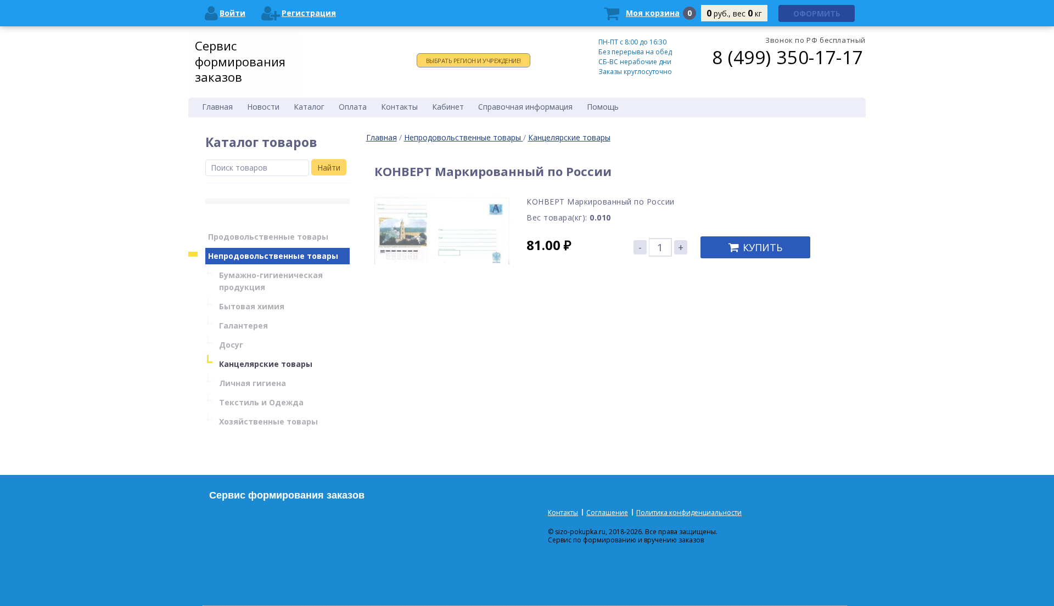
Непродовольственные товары (463, 137)
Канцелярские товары (569, 137)
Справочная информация (525, 106)
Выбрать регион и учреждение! (473, 60)
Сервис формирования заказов (240, 61)
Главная (381, 137)
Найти (328, 167)
